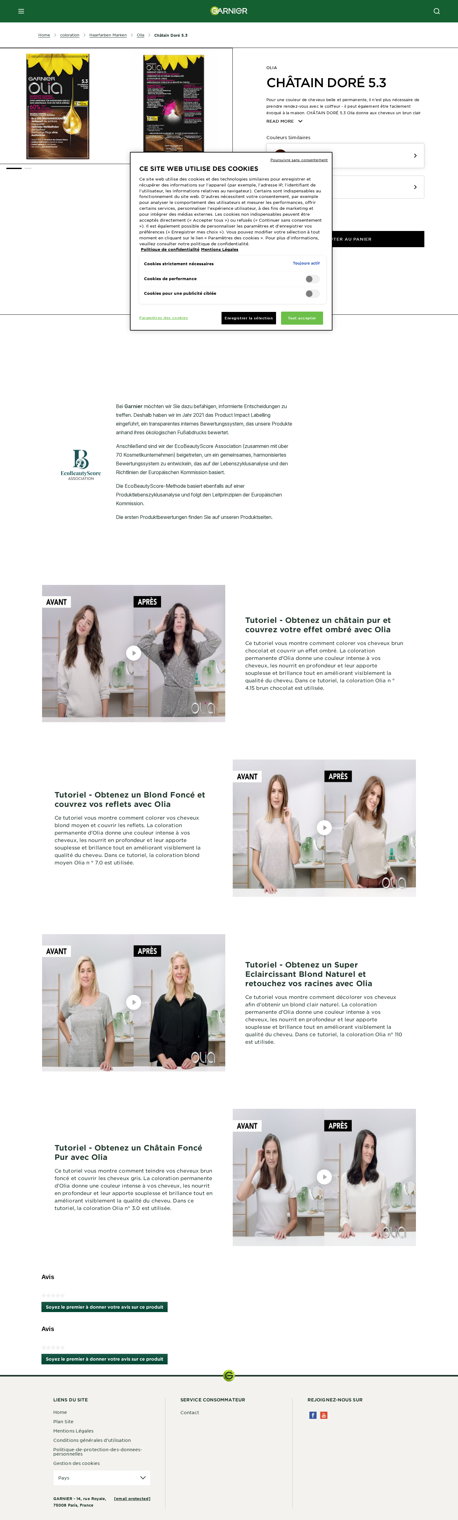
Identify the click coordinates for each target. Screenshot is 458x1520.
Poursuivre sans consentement (299, 160)
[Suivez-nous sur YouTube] (323, 1415)
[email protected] (132, 1498)
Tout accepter (302, 318)
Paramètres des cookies (163, 317)
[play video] (133, 653)
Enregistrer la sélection (249, 318)
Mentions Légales (73, 1430)
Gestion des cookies (76, 1463)
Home (60, 1412)
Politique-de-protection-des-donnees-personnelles (97, 1451)
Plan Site (63, 1421)
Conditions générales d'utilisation (92, 1440)
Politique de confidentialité (170, 249)
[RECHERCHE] (437, 11)
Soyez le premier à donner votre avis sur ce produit (107, 1308)
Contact (189, 1412)
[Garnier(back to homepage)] (229, 11)
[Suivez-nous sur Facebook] (313, 1415)
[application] (101, 1477)
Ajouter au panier (345, 239)
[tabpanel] (173, 346)
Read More (280, 121)
